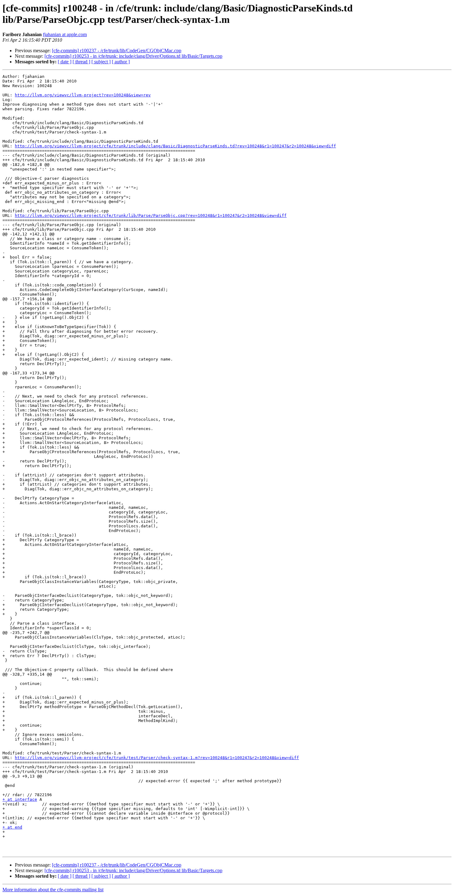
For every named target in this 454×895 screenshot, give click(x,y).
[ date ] (64, 61)
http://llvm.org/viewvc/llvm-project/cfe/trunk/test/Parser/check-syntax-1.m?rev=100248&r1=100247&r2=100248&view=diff (157, 757)
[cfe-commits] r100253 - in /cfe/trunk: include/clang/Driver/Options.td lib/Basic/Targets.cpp (133, 56)
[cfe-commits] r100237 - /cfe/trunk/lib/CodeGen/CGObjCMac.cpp (116, 50)
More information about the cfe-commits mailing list (52, 889)
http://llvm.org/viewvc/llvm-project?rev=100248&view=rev (83, 95)
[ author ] (121, 61)
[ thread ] (81, 61)
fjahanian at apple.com (65, 34)
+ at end (12, 827)
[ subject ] (101, 61)
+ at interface (19, 799)
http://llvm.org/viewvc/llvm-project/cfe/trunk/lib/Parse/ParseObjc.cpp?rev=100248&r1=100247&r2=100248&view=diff (151, 215)
